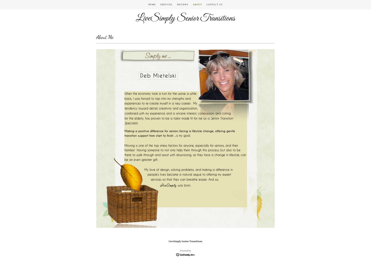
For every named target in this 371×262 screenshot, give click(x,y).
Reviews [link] (182, 4)
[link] (185, 19)
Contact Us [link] (215, 4)
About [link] (197, 4)
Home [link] (152, 4)
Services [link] (166, 4)
